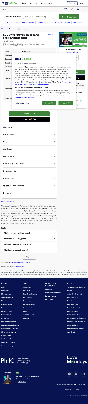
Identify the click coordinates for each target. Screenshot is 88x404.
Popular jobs (27, 297)
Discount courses (13, 22)
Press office (49, 299)
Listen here (22, 381)
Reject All (49, 103)
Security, (77, 384)
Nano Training (72, 52)
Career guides (6, 335)
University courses (62, 22)
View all (29, 257)
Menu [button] (4, 9)
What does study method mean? (17, 233)
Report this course (7, 201)
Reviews (7, 193)
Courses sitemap (7, 346)
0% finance (5, 318)
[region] (44, 81)
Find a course (13, 16)
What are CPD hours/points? (15, 239)
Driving (12, 29)
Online (3, 29)
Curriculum (8, 149)
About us (48, 289)
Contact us (5, 291)
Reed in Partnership (74, 308)
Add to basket (29, 114)
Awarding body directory (10, 325)
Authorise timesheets (75, 294)
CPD (5, 142)
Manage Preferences (65, 384)
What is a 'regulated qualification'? (18, 244)
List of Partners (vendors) (25, 97)
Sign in (82, 3)
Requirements (9, 171)
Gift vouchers (6, 315)
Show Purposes (22, 103)
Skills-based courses (8, 332)
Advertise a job (28, 315)
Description (8, 156)
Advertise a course (8, 342)
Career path (8, 178)
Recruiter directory (30, 294)
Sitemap (26, 318)
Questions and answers (13, 185)
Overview (7, 127)
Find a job (26, 291)
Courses (33, 3)
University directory (8, 322)
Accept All (66, 103)
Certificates (8, 134)
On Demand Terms (7, 339)
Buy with (30, 120)
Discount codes (6, 311)
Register (72, 3)
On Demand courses (45, 22)
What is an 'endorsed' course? (16, 250)
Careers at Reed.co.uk (53, 293)
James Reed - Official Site (76, 318)
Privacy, (84, 384)
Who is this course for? (13, 163)
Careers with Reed (73, 315)
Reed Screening (72, 311)
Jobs (24, 3)
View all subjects (7, 297)
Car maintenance (24, 29)
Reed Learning (72, 304)
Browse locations (29, 304)
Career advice (46, 3)
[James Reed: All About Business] (7, 377)
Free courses (78, 22)
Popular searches (29, 301)
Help (3, 287)
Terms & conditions (71, 389)
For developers (50, 296)
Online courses (28, 22)
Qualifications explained (10, 329)
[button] (83, 92)
